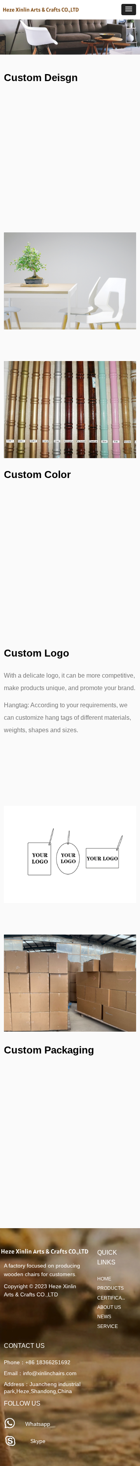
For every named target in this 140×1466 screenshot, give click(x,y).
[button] (128, 9)
